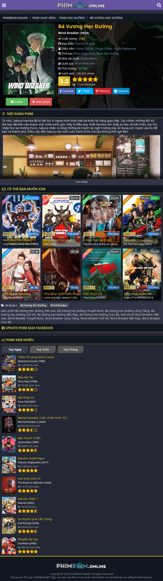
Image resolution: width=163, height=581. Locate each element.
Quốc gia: (67, 63)
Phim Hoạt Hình (84, 53)
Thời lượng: (69, 68)
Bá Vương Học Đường (33, 305)
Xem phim (42, 102)
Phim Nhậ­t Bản (85, 63)
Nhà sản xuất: (70, 58)
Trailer (18, 102)
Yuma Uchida (85, 48)
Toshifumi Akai (85, 43)
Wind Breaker (59, 305)
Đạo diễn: (68, 43)
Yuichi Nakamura (124, 48)
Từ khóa (10, 305)
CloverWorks (89, 58)
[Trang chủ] (81, 5)
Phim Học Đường (107, 53)
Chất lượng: (69, 38)
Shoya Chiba (103, 48)
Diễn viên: (68, 48)
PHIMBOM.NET (41, 577)
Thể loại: (67, 53)
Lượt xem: (68, 73)
